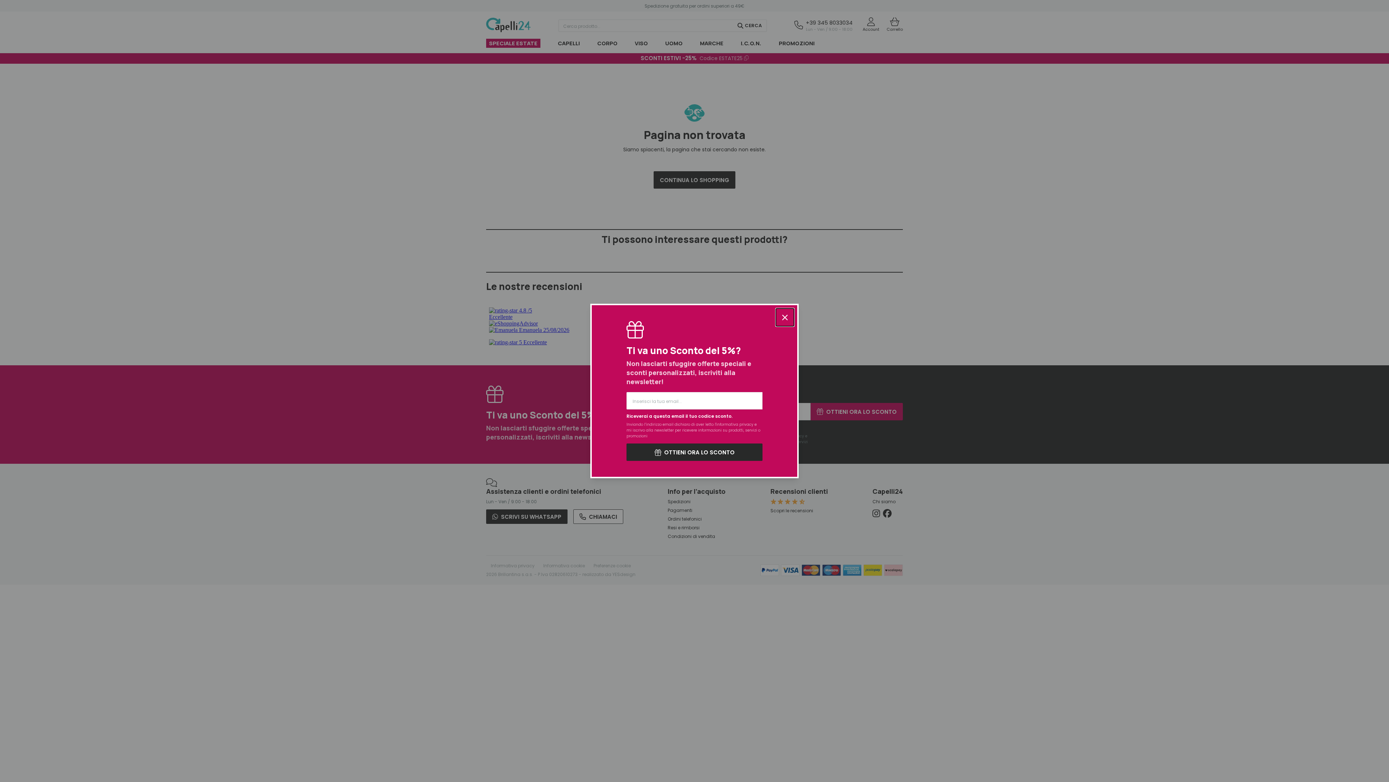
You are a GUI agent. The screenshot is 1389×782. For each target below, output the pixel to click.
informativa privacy (734, 424)
